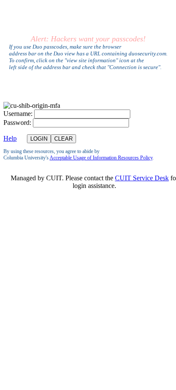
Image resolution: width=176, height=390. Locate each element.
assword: (17, 122)
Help (10, 138)
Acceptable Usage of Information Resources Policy (101, 158)
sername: (17, 113)
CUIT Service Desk (142, 178)
